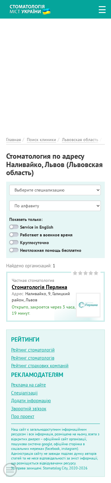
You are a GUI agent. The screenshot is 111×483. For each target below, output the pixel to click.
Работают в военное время (46, 235)
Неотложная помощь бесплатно (50, 250)
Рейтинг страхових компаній (39, 366)
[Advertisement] (55, 74)
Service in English (36, 227)
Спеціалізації (24, 393)
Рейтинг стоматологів (32, 358)
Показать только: (26, 219)
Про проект (22, 416)
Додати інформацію (31, 400)
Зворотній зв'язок (28, 409)
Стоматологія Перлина (39, 287)
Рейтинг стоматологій (33, 350)
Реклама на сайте (28, 385)
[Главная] (34, 8)
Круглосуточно (34, 242)
